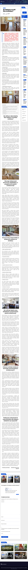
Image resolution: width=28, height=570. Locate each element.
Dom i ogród (25, 19)
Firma (23, 113)
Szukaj (23, 7)
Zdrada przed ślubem (6, 467)
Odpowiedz (17, 494)
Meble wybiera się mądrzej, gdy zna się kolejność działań (19, 556)
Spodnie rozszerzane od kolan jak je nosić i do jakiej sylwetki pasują (25, 32)
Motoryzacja (24, 117)
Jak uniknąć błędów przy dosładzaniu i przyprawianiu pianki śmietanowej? (10, 110)
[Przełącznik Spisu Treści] (17, 105)
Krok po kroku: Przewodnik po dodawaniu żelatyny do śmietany (10, 108)
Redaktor (17, 481)
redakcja (9, 13)
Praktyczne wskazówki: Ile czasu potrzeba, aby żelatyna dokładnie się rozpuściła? (10, 113)
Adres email (3, 520)
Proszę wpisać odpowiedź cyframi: (5, 531)
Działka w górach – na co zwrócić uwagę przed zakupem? (24, 23)
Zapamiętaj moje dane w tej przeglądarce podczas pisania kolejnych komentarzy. (10, 529)
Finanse (23, 111)
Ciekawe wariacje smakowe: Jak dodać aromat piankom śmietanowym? (9, 111)
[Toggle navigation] (15, 3)
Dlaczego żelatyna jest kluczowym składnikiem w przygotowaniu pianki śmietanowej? (10, 107)
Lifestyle (25, 28)
